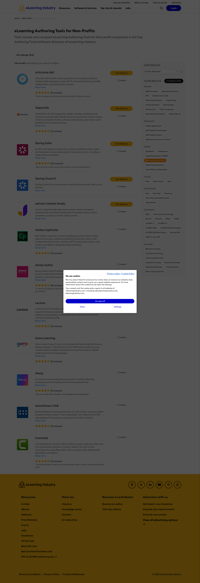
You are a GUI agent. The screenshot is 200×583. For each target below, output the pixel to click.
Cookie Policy (128, 273)
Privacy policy (113, 273)
